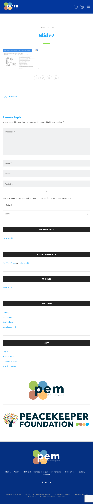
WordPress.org (9, 366)
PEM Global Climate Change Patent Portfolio (42, 472)
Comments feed (10, 361)
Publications (70, 472)
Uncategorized (9, 327)
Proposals (7, 317)
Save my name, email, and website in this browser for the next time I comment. (37, 198)
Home (8, 472)
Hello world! (8, 238)
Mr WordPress (9, 263)
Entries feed (8, 356)
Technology (8, 322)
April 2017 (7, 287)
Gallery (6, 312)
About (16, 472)
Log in (5, 351)
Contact (46, 474)
